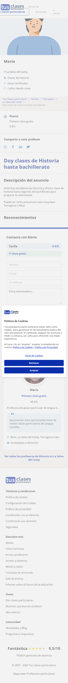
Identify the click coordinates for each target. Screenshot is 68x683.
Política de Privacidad (46, 347)
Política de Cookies (23, 347)
